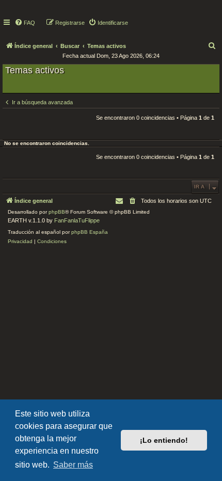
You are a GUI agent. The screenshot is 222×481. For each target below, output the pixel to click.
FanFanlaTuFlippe (77, 220)
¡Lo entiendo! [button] (164, 440)
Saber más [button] (73, 464)
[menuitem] (24, 23)
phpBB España (89, 232)
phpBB (57, 212)
